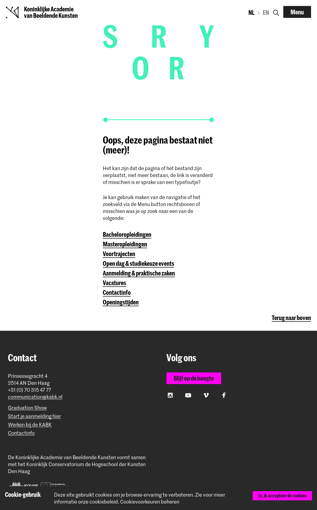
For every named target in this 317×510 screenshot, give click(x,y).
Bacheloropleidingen (127, 234)
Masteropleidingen (125, 244)
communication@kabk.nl (35, 396)
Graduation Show (27, 407)
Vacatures (114, 282)
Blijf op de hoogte (194, 378)
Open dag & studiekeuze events (138, 263)
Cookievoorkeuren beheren (149, 502)
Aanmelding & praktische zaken (139, 273)
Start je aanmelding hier (34, 416)
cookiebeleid (103, 501)
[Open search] (276, 12)
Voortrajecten (119, 253)
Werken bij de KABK (30, 424)
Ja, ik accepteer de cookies (282, 495)
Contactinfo (117, 292)
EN (266, 12)
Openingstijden (121, 302)
